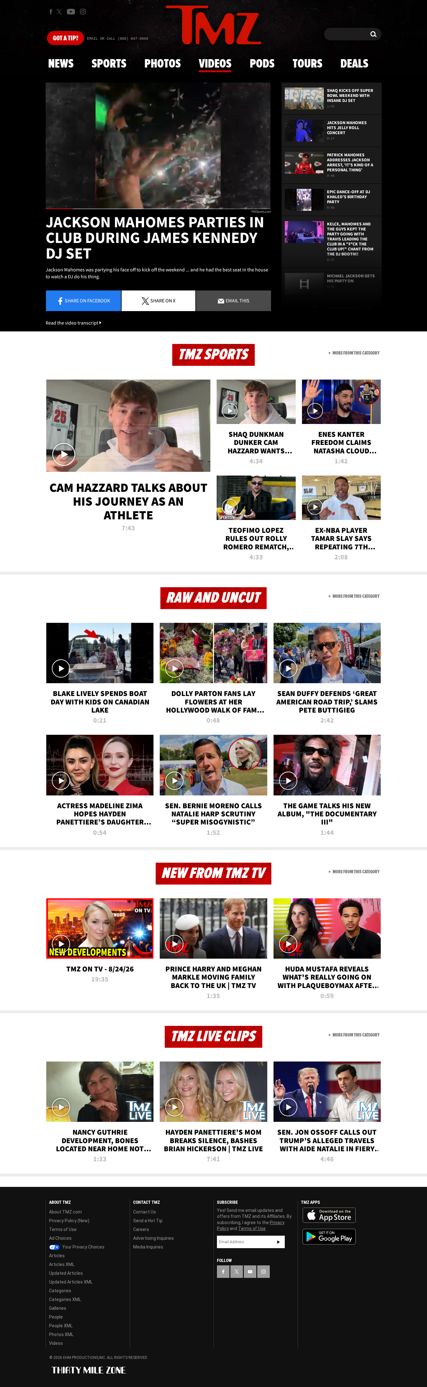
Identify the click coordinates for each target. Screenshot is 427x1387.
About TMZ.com (65, 1211)
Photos (162, 64)
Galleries (57, 1308)
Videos (215, 64)
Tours (307, 64)
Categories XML (65, 1299)
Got (65, 38)
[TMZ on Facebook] (51, 11)
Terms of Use (63, 1229)
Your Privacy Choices (82, 1246)
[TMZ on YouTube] (250, 1271)
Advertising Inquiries (153, 1238)
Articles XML (61, 1264)
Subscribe (278, 1242)
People (56, 1316)
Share (87, 300)
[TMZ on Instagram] (83, 11)
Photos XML (61, 1334)
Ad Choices (60, 1238)
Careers (141, 1229)
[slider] (158, 208)
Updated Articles (66, 1273)
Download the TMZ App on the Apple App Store (329, 1215)
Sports (109, 64)
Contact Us (144, 1211)
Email (237, 300)
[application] (158, 146)
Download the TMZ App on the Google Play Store (329, 1237)
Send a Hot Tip (148, 1220)
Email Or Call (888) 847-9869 (117, 39)
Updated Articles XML (71, 1281)
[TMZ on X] (60, 11)
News (60, 64)
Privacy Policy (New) (69, 1220)
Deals (354, 64)
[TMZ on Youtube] (71, 11)
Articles (57, 1255)
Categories (60, 1290)
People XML (61, 1325)
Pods (262, 64)
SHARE (162, 300)
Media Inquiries (148, 1246)
